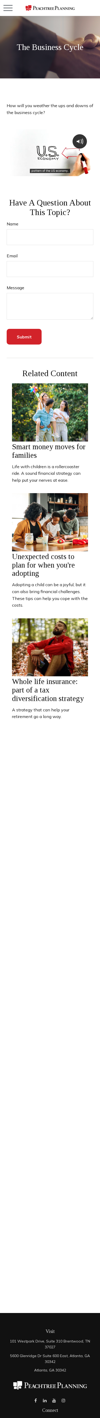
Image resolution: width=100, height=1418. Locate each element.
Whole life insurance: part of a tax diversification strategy (48, 689)
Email (12, 255)
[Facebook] (35, 1400)
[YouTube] (54, 1400)
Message (15, 287)
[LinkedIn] (45, 1400)
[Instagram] (63, 1400)
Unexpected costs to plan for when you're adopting (43, 564)
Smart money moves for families (49, 450)
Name (12, 223)
